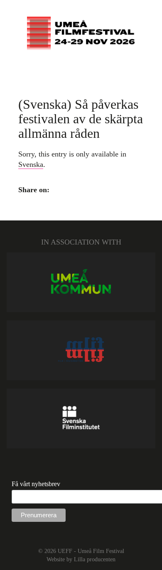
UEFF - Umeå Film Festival (91, 551)
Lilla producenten (94, 559)
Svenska (30, 164)
